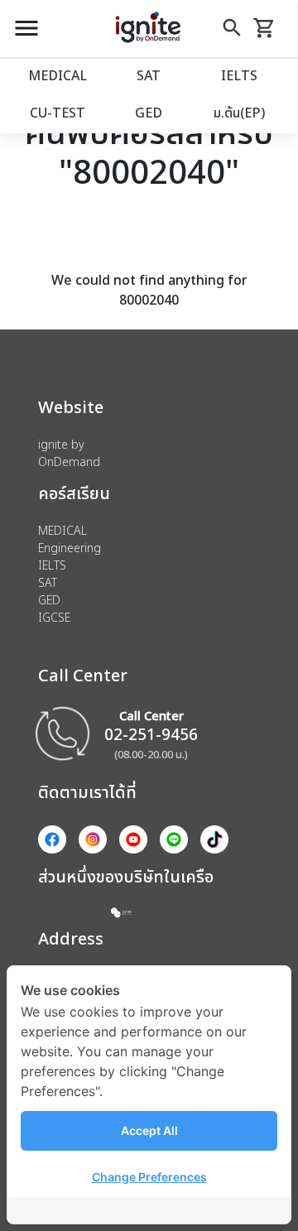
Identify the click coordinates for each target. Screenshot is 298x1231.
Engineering (69, 547)
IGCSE (54, 617)
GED (148, 112)
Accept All (149, 1130)
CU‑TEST (57, 112)
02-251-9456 (151, 734)
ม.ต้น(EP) (239, 112)
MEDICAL (57, 75)
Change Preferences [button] (149, 1177)
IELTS (239, 75)
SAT (149, 75)
